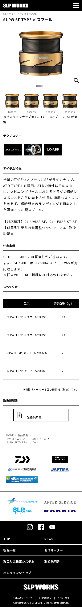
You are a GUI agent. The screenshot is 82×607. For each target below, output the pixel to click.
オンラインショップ (17, 573)
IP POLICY (45, 598)
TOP (6, 539)
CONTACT (63, 598)
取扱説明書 (34, 417)
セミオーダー (53, 550)
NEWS (48, 539)
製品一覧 (9, 550)
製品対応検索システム (18, 561)
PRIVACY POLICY (23, 598)
